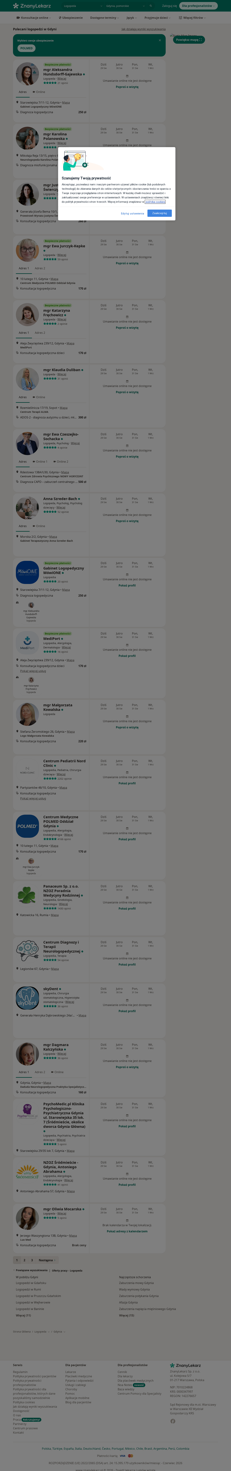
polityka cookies (155, 201)
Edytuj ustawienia (132, 213)
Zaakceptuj (159, 213)
